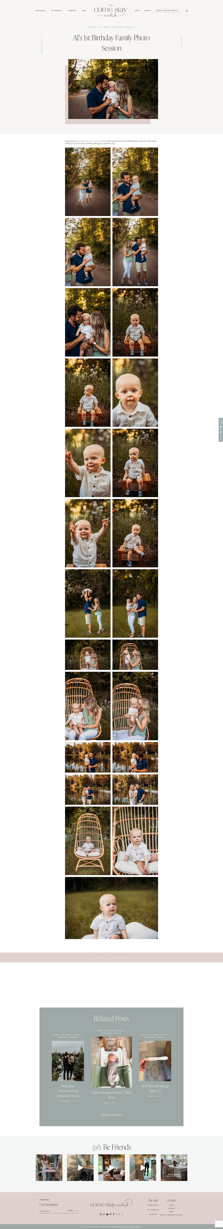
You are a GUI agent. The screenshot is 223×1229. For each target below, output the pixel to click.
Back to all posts (111, 1114)
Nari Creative (117, 1226)
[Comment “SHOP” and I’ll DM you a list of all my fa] (174, 1167)
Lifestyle (118, 27)
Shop (171, 1211)
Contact (171, 1208)
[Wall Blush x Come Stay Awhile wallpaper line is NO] (49, 1167)
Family (92, 27)
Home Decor (153, 1205)
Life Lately (104, 27)
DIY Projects (153, 1210)
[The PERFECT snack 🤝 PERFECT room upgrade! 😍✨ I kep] (80, 1167)
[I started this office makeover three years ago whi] (143, 1167)
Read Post (65, 1101)
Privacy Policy (136, 1226)
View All (130, 27)
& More (171, 1200)
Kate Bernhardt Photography (90, 141)
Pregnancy (63, 1037)
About (171, 1205)
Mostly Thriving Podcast (171, 1215)
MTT (126, 1226)
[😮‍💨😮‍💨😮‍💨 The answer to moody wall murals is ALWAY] (111, 1167)
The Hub (153, 1200)
